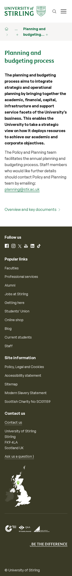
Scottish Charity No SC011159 (27, 401)
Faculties (12, 268)
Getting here (14, 302)
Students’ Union (17, 311)
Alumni (10, 285)
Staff (9, 346)
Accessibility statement (23, 375)
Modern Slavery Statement (26, 393)
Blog (8, 328)
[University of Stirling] (25, 11)
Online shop (14, 320)
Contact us (13, 422)
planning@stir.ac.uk (22, 189)
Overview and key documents (30, 209)
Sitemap (11, 384)
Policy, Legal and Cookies (24, 367)
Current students (18, 337)
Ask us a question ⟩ (19, 456)
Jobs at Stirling (16, 294)
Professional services (21, 276)
